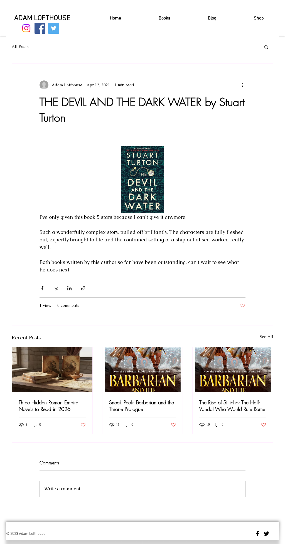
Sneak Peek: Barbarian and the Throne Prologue (141, 405)
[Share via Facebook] (42, 288)
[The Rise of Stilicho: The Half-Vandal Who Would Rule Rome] (233, 369)
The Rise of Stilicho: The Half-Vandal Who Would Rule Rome (232, 405)
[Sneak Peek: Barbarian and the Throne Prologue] (142, 369)
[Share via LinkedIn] (69, 288)
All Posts (20, 46)
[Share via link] (83, 288)
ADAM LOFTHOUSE (42, 18)
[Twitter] (53, 28)
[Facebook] (40, 28)
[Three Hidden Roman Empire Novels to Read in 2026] (52, 369)
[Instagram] (26, 28)
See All (266, 336)
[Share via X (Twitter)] (55, 288)
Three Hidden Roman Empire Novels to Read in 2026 (48, 405)
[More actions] (242, 85)
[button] (266, 47)
